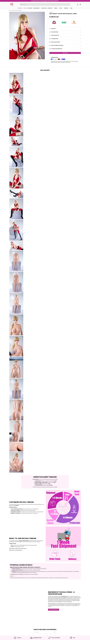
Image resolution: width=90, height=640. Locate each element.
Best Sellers (30, 8)
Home (10, 10)
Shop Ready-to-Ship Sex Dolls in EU (16, 550)
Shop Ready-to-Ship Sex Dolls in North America (18, 548)
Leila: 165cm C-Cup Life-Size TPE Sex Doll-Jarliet (17, 10)
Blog (71, 8)
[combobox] (45, 4)
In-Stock (25, 8)
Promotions (20, 8)
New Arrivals (44, 8)
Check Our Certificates (53, 609)
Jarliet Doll (51, 12)
